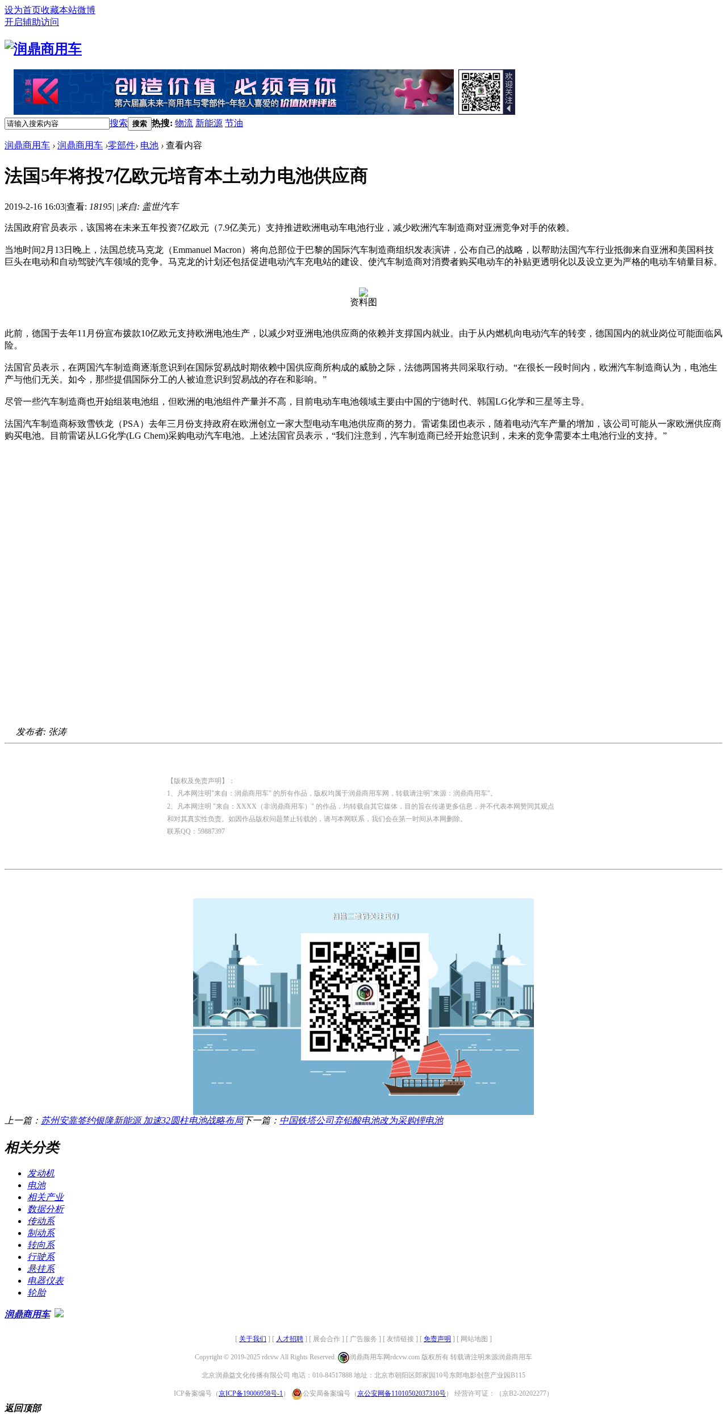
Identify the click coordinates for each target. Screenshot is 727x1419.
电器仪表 (45, 1280)
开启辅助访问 (32, 22)
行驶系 (41, 1257)
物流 (184, 123)
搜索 (119, 123)
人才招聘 (289, 1339)
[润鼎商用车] (43, 48)
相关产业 (45, 1197)
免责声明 (437, 1339)
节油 (234, 123)
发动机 (41, 1173)
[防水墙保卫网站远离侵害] (59, 1314)
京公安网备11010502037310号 (401, 1393)
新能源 (209, 123)
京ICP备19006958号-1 (251, 1393)
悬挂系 (41, 1269)
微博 (86, 10)
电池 (149, 145)
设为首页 (23, 10)
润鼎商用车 (27, 145)
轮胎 (36, 1292)
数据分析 (45, 1209)
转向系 (41, 1245)
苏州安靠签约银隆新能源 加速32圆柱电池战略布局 (142, 1120)
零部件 (121, 145)
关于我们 (252, 1339)
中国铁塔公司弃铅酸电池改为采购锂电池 (361, 1120)
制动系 (41, 1233)
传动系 (41, 1221)
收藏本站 (59, 10)
